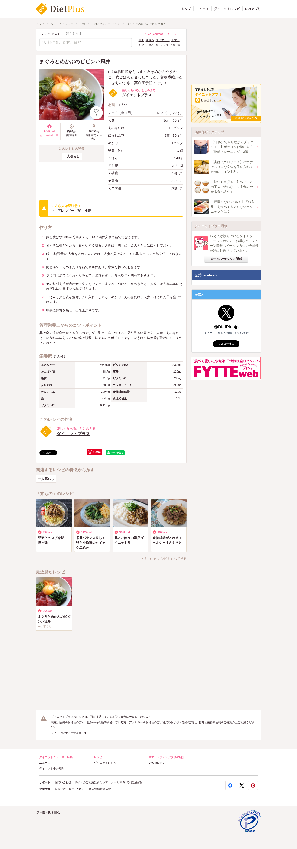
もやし (143, 45)
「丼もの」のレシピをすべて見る (162, 558)
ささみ (150, 40)
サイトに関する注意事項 (66, 733)
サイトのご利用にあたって (91, 782)
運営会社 (60, 789)
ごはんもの (99, 24)
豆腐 (173, 45)
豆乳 (151, 45)
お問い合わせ (63, 782)
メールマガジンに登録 (226, 259)
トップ (186, 9)
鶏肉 (141, 40)
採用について (77, 789)
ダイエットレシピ (227, 9)
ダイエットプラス (73, 433)
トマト (175, 40)
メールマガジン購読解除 (126, 782)
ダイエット (163, 40)
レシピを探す (51, 33)
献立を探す (74, 33)
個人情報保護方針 (100, 789)
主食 (82, 24)
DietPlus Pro (156, 762)
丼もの (116, 24)
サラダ (164, 45)
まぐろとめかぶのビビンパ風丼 (146, 24)
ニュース (202, 9)
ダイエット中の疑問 (51, 768)
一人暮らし (72, 156)
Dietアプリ (253, 9)
